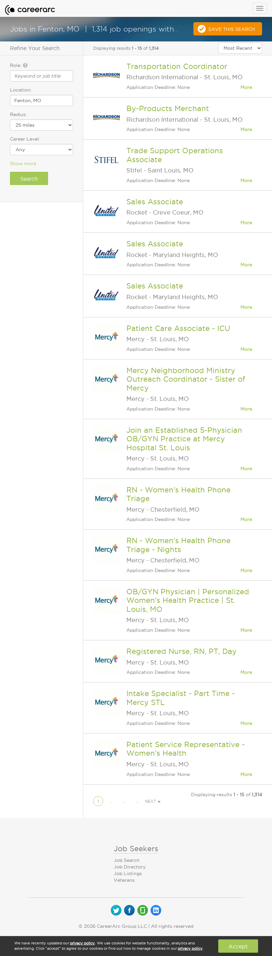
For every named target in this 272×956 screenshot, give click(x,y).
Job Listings (128, 873)
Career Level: (25, 139)
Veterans (124, 880)
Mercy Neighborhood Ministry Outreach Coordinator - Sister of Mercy (185, 379)
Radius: (18, 114)
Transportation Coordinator (176, 66)
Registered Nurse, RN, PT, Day (181, 651)
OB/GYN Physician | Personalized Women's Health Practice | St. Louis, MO (187, 600)
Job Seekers (136, 849)
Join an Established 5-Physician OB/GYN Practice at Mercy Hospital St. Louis (184, 439)
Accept (238, 946)
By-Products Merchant (167, 108)
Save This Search (231, 29)
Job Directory (130, 866)
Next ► (153, 801)
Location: (21, 90)
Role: (16, 65)
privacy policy (82, 943)
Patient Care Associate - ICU (178, 328)
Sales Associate (154, 202)
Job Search (127, 860)
